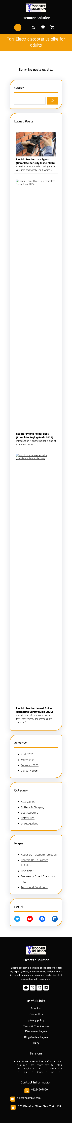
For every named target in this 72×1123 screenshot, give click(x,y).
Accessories (28, 802)
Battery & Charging (32, 807)
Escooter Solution (35, 17)
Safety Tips (27, 818)
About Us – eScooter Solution (39, 855)
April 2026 (27, 754)
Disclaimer (27, 871)
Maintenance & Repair (40, 1067)
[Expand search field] (33, 27)
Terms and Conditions (34, 887)
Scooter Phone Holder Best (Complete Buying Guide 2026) (34, 435)
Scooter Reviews (53, 1067)
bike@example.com (29, 1098)
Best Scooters (29, 813)
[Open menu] (17, 27)
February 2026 (30, 765)
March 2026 (28, 760)
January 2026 (29, 771)
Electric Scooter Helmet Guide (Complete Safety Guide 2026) (34, 710)
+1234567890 (39, 1089)
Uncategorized (29, 823)
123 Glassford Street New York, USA (39, 1106)
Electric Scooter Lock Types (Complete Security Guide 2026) (35, 161)
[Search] (52, 100)
